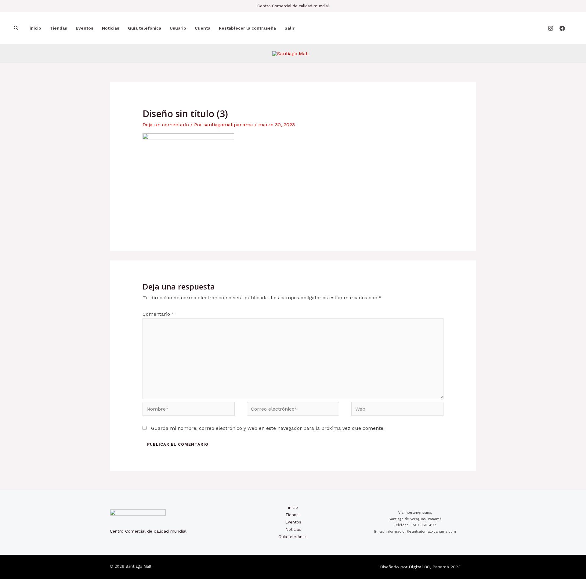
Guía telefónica (144, 28)
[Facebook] (562, 28)
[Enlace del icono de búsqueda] (16, 28)
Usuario (178, 28)
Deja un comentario (166, 125)
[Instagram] (550, 28)
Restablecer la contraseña (247, 28)
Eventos (84, 28)
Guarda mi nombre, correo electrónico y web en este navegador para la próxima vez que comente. (268, 428)
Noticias (110, 28)
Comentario (158, 314)
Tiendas (58, 28)
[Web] (397, 410)
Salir (289, 28)
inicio (35, 28)
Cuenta (202, 28)
